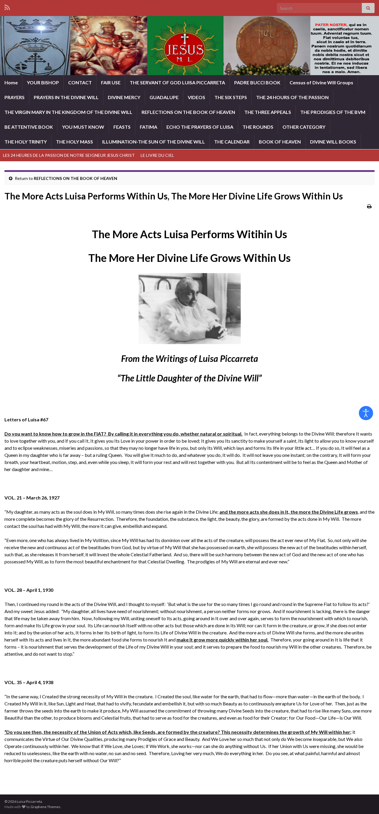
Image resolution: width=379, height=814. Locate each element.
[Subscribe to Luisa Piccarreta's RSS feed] (7, 6)
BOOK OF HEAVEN (280, 141)
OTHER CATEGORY (303, 127)
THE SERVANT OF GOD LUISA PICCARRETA (177, 82)
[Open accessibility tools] (366, 413)
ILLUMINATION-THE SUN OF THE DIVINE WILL (153, 141)
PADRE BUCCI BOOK (257, 82)
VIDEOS (196, 97)
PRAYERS (14, 97)
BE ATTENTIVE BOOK (28, 127)
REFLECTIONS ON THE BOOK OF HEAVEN (188, 112)
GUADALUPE (164, 97)
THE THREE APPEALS (267, 112)
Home (11, 82)
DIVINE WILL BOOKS (333, 141)
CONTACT (80, 82)
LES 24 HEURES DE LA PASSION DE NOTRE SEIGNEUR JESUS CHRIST (69, 155)
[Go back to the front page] (189, 45)
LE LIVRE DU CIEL (157, 155)
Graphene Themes (45, 807)
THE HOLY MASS (74, 141)
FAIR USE (111, 82)
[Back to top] (365, 800)
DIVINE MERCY (124, 97)
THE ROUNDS (258, 127)
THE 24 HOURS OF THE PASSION (292, 97)
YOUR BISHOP (43, 82)
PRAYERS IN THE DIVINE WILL (66, 97)
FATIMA (148, 127)
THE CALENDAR (232, 141)
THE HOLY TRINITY (25, 141)
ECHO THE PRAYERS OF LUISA (199, 127)
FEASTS (122, 127)
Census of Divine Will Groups (321, 82)
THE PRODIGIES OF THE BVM (332, 112)
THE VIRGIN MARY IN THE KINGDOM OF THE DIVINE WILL (68, 112)
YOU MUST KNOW (83, 127)
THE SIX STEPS (230, 97)
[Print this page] (369, 206)
